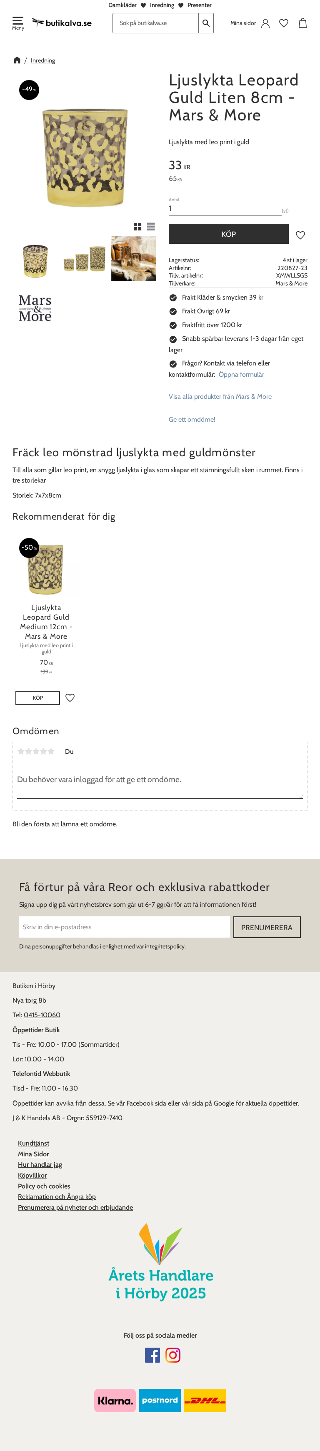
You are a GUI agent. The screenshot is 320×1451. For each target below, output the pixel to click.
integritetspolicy (165, 946)
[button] (17, 24)
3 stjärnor (36, 751)
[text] (238, 166)
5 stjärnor (51, 751)
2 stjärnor (28, 751)
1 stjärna (21, 751)
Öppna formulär (241, 374)
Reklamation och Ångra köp (57, 1197)
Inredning (162, 5)
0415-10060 (42, 1015)
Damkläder (122, 5)
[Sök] (206, 23)
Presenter (200, 5)
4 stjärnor (43, 751)
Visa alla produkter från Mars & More (220, 396)
